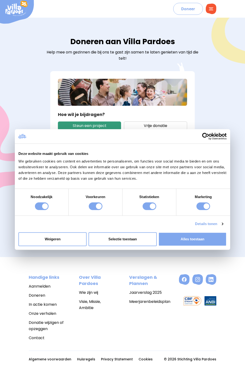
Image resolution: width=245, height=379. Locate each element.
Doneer (188, 8)
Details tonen (206, 224)
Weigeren (53, 239)
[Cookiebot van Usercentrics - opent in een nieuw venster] (206, 136)
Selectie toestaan (122, 239)
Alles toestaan (192, 239)
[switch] (95, 206)
